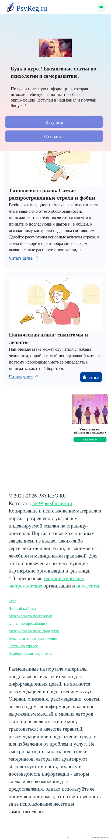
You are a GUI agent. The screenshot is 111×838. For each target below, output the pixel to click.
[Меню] (101, 7)
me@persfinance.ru (52, 503)
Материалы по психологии (30, 615)
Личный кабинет (22, 608)
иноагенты (87, 585)
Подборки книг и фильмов (30, 653)
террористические (63, 578)
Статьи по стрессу (23, 645)
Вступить (54, 122)
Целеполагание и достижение (33, 638)
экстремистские (25, 585)
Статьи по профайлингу (28, 623)
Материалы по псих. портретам (34, 630)
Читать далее (21, 258)
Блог (12, 600)
